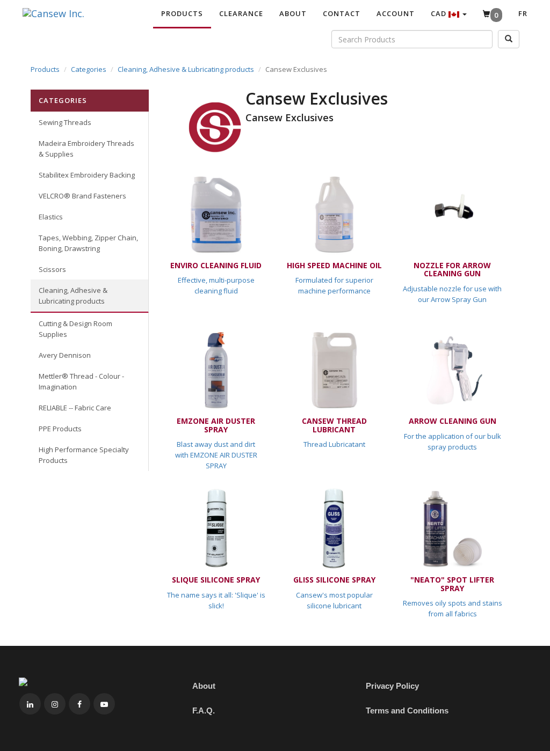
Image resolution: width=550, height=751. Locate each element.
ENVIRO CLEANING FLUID (216, 265)
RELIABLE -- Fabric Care (75, 408)
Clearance (241, 13)
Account (396, 13)
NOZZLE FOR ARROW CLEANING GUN (452, 269)
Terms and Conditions (407, 710)
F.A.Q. (203, 710)
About (293, 13)
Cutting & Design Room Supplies (75, 329)
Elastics (51, 217)
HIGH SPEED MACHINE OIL (334, 265)
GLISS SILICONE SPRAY (334, 580)
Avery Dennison (65, 355)
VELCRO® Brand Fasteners (82, 196)
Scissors (52, 269)
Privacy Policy (392, 685)
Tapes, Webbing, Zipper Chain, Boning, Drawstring (88, 243)
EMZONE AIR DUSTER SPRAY (216, 425)
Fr (522, 13)
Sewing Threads (65, 122)
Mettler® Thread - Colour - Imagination (81, 381)
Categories (88, 69)
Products (182, 13)
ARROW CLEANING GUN (452, 421)
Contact (341, 13)
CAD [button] (439, 13)
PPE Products (60, 428)
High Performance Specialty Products (84, 455)
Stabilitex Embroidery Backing (87, 175)
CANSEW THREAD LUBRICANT (334, 425)
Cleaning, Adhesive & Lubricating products (186, 69)
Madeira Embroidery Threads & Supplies (86, 148)
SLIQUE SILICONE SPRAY (216, 580)
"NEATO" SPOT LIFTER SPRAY (452, 584)
